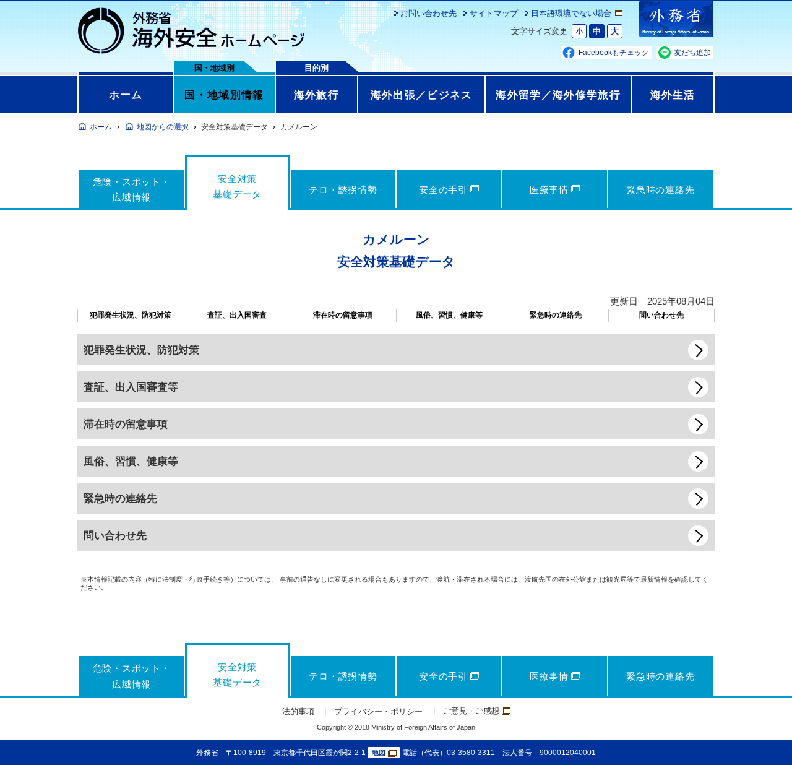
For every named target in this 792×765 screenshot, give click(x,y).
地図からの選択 (163, 127)
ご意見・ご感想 (471, 710)
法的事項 (298, 711)
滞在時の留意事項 (342, 315)
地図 (378, 752)
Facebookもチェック (614, 52)
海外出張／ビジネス (422, 94)
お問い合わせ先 (428, 13)
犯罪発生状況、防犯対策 (130, 315)
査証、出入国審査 (237, 315)
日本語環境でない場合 (571, 13)
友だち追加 (692, 52)
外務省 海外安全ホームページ (191, 31)
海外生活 (672, 94)
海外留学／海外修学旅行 (558, 94)
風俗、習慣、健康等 (449, 315)
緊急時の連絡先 (556, 315)
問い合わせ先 (661, 315)
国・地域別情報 (224, 94)
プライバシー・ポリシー (378, 711)
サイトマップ (494, 13)
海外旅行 (316, 94)
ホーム (126, 94)
